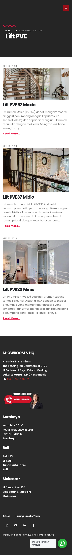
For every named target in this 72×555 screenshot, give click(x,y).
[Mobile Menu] (66, 8)
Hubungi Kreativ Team (27, 516)
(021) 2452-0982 (18, 379)
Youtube (16, 525)
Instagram (7, 525)
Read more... (11, 133)
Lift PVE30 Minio (18, 290)
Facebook (33, 525)
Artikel (6, 516)
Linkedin (24, 525)
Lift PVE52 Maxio (19, 105)
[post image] (36, 84)
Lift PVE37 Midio (18, 197)
